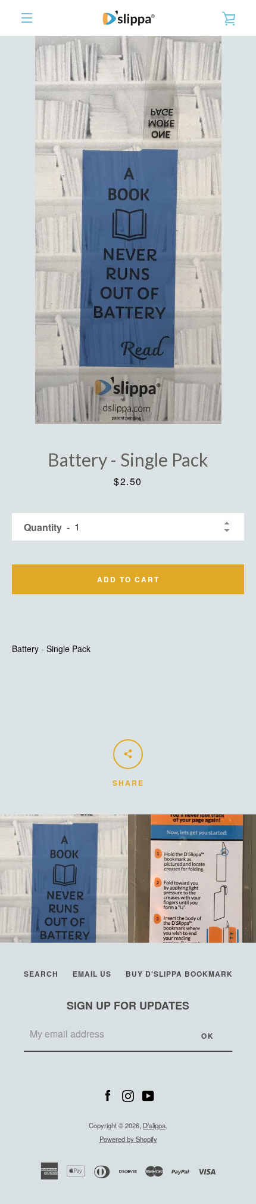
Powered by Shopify (128, 1139)
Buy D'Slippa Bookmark (179, 973)
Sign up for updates (128, 1005)
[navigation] (27, 18)
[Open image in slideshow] (128, 230)
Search (41, 973)
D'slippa (154, 1125)
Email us (92, 973)
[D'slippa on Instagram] (128, 1094)
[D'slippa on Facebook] (108, 1094)
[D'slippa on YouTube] (148, 1094)
